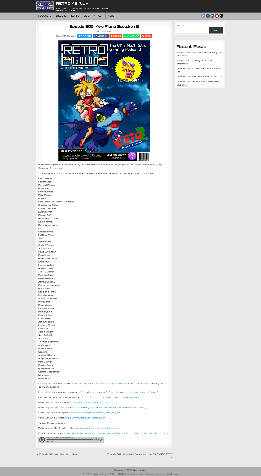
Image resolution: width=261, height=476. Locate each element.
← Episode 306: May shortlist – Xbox (56, 454)
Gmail (148, 36)
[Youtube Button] (217, 16)
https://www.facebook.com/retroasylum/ (91, 402)
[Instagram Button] (212, 16)
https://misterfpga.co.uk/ (108, 383)
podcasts (44, 16)
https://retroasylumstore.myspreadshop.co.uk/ (94, 428)
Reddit (117, 36)
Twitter (86, 36)
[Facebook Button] (208, 16)
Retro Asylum (72, 3)
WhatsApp (133, 36)
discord (61, 16)
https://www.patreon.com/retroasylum (119, 397)
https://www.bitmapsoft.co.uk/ (142, 392)
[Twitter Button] (203, 16)
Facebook (101, 36)
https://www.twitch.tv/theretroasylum (85, 418)
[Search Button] (221, 16)
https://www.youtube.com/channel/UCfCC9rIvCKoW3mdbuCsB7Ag (110, 407)
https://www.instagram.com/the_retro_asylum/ (95, 412)
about (112, 16)
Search (180, 25)
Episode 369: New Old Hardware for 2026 (199, 76)
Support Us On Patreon (87, 16)
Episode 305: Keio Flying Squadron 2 (104, 26)
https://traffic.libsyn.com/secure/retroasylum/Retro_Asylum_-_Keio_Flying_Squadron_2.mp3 (116, 433)
